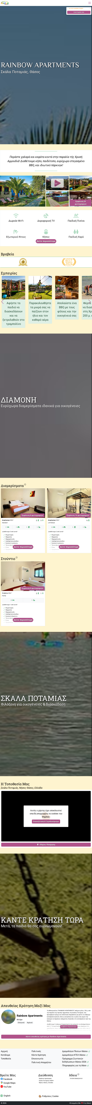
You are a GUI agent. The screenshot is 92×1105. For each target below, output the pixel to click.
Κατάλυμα (5, 1055)
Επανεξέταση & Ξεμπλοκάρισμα (46, 821)
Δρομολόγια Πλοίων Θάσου (75, 1051)
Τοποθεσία (6, 1058)
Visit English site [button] (79, 12)
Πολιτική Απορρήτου (41, 1062)
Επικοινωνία (37, 1058)
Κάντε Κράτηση (39, 1055)
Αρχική (4, 1051)
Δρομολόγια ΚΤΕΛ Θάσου (73, 1055)
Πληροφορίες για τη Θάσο (74, 1065)
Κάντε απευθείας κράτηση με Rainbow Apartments (46, 1037)
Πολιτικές (36, 1051)
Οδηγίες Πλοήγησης (47, 845)
